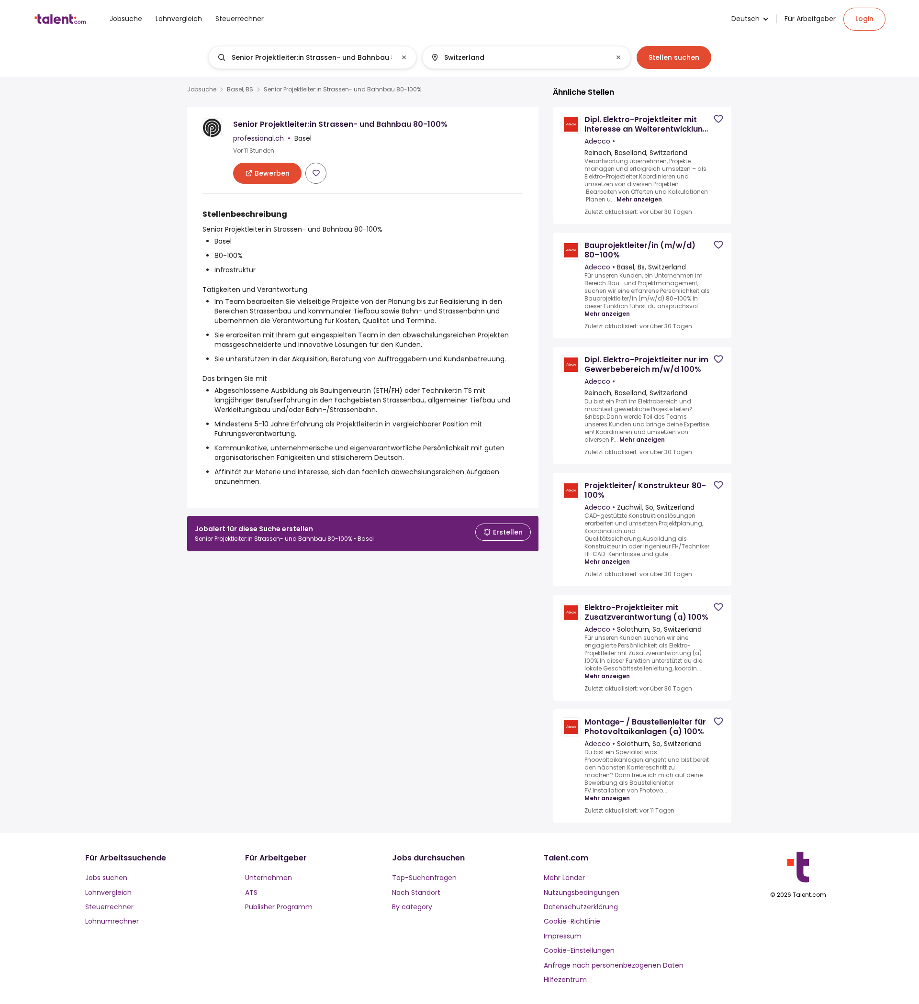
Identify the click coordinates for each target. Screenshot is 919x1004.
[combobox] (312, 57)
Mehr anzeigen (639, 199)
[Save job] (315, 173)
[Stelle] (304, 57)
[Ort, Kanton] (518, 57)
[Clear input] (404, 57)
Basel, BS (240, 89)
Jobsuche (201, 89)
